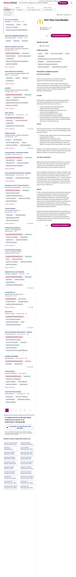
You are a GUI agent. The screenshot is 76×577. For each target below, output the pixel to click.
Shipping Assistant (10, 133)
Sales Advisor (8, 311)
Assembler (8, 88)
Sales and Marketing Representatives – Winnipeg (18, 332)
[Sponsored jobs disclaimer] (71, 15)
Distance (18, 7)
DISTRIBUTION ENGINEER (11, 356)
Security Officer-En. (10, 292)
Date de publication (8, 12)
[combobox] (27, 3)
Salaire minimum (47, 7)
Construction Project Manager (13, 391)
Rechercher (63, 3)
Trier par (6, 7)
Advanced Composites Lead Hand (14, 46)
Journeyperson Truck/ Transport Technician (17, 185)
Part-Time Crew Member (11, 19)
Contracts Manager (10, 208)
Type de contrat (30, 7)
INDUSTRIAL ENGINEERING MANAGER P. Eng (16, 36)
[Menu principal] (71, 3)
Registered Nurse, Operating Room (14, 272)
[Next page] (30, 410)
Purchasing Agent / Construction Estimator (16, 152)
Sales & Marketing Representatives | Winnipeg (18, 173)
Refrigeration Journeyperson (12, 228)
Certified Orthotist (10, 371)
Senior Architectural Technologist (14, 71)
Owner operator (9, 113)
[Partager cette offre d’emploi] (46, 35)
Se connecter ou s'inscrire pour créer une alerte (20, 427)
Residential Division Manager (13, 250)
